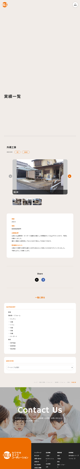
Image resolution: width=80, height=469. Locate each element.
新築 (9, 312)
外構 (17, 152)
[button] (69, 176)
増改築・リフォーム (14, 315)
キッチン (13, 319)
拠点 (9, 339)
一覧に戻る (40, 297)
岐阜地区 (26, 152)
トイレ (12, 325)
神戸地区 (13, 343)
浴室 (11, 322)
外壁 (11, 331)
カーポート (13, 336)
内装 (11, 328)
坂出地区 (13, 349)
